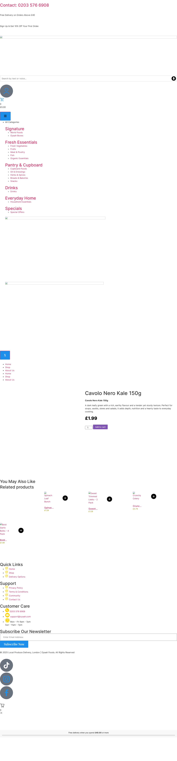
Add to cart (100, 427)
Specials (13, 208)
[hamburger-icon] (5, 116)
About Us (9, 370)
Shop (7, 367)
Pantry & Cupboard (24, 164)
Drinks (11, 187)
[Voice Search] (174, 78)
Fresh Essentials (21, 142)
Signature (14, 128)
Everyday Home (20, 198)
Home (8, 364)
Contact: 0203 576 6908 (24, 5)
